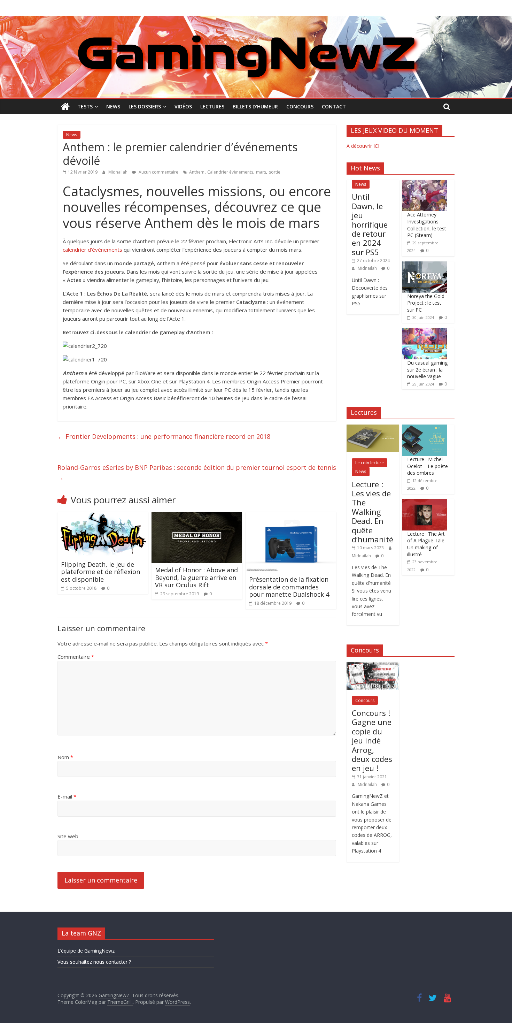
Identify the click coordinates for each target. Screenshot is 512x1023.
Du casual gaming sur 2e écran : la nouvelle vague (427, 369)
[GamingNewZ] (256, 20)
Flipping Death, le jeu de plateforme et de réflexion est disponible (100, 571)
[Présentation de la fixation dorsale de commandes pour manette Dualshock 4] (291, 516)
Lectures (212, 106)
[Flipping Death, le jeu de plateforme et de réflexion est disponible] (102, 516)
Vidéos (183, 106)
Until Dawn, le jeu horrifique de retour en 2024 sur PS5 (370, 224)
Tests (85, 106)
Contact (334, 106)
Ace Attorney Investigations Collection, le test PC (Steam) (426, 224)
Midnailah (118, 172)
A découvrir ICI (363, 146)
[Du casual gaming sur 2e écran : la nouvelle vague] (424, 331)
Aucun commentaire (158, 172)
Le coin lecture (369, 463)
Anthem (196, 172)
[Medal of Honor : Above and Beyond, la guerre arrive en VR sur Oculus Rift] (197, 516)
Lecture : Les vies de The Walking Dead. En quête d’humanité (372, 511)
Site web (67, 836)
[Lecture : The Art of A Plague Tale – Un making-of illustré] (424, 502)
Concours (299, 106)
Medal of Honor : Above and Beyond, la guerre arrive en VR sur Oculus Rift (196, 577)
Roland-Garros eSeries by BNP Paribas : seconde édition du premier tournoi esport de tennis (196, 472)
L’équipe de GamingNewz (86, 950)
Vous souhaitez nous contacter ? (94, 962)
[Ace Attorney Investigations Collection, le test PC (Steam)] (424, 183)
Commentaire (75, 656)
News (113, 106)
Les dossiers (145, 106)
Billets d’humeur (255, 106)
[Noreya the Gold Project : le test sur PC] (424, 265)
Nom (65, 757)
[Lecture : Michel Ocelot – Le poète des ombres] (424, 428)
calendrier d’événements (92, 249)
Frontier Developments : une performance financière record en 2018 (163, 436)
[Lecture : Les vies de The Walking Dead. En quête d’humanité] (373, 428)
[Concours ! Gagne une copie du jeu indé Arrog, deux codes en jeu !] (373, 665)
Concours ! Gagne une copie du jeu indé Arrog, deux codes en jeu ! (372, 740)
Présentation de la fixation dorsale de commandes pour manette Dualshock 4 (289, 586)
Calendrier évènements (230, 172)
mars (261, 172)
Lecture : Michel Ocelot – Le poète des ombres (427, 466)
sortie (274, 172)
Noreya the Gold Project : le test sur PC (425, 303)
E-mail (66, 796)
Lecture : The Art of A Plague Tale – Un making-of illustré (428, 544)
